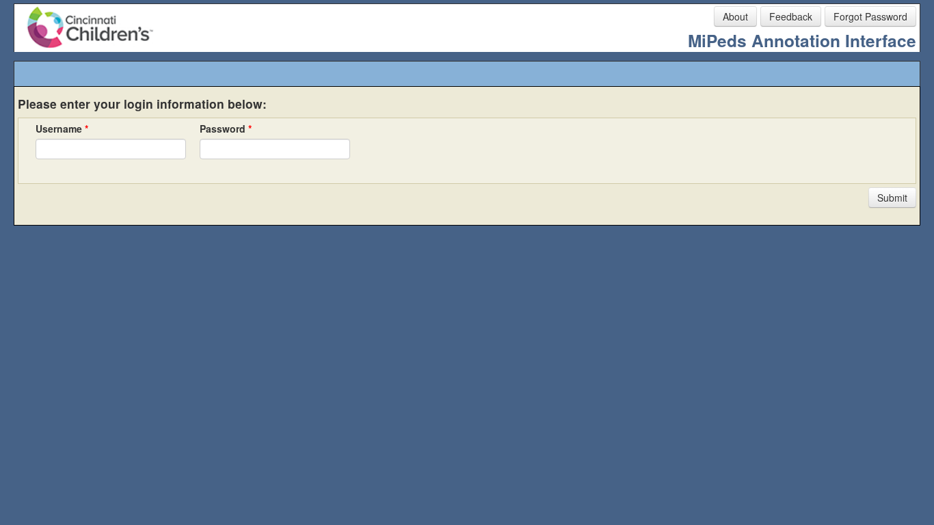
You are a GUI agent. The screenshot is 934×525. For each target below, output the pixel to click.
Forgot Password (870, 16)
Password (226, 128)
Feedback (790, 16)
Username (62, 128)
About (735, 16)
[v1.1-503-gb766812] (68, 292)
